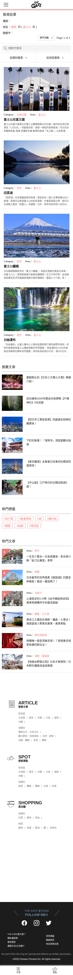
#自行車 (8, 518)
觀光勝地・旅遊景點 (28, 736)
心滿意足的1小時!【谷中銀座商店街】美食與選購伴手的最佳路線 (48, 600)
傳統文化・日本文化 (28, 732)
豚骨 (20, 828)
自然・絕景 (48, 736)
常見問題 (50, 936)
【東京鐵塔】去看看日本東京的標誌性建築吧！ (48, 463)
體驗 (29, 786)
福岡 (56, 718)
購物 (44, 740)
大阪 (48, 718)
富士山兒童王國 (14, 119)
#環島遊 (34, 525)
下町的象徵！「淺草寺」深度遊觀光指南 (48, 442)
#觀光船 (52, 518)
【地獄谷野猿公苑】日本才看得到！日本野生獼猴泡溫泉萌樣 (48, 663)
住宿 (46, 786)
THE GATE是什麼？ (16, 934)
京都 (39, 718)
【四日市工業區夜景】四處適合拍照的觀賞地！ (48, 421)
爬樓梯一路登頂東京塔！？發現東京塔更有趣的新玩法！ (48, 642)
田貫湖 (8, 192)
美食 (36, 740)
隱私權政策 (12, 938)
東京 (31, 718)
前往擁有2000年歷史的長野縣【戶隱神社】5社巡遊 (47, 400)
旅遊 (20, 786)
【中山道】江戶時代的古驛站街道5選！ (46, 484)
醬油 (37, 828)
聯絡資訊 (50, 940)
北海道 (21, 718)
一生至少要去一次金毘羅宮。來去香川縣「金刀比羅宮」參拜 (48, 558)
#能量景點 (25, 518)
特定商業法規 (52, 944)
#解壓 (7, 525)
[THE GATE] (36, 4)
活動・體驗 (24, 740)
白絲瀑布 (10, 339)
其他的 (53, 828)
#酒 (39, 518)
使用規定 (11, 942)
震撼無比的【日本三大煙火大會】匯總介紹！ (48, 379)
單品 (37, 817)
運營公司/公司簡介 (16, 946)
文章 (18, 972)
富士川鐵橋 (11, 266)
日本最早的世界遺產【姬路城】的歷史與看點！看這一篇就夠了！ (48, 579)
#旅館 (20, 525)
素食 (29, 817)
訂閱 (20, 817)
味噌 (29, 828)
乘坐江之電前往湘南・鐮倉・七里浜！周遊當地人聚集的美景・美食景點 (48, 621)
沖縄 (20, 722)
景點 (55, 972)
